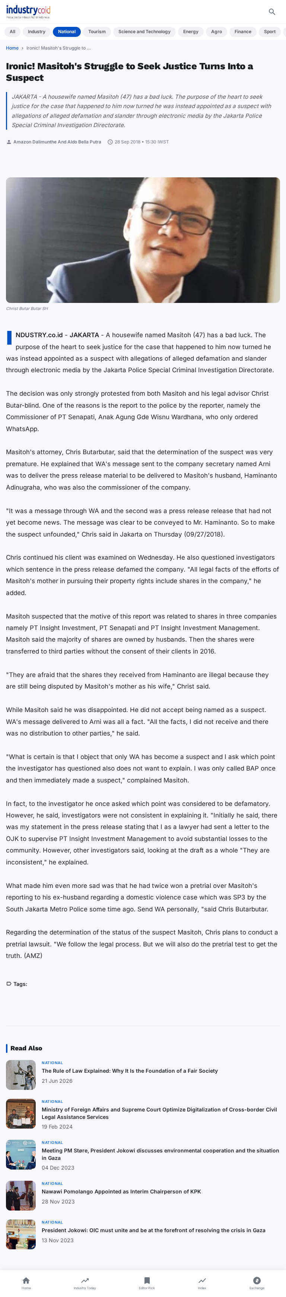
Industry (36, 31)
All (12, 31)
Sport (270, 31)
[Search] (272, 12)
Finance (243, 31)
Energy (190, 31)
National (67, 31)
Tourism (97, 31)
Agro (216, 31)
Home (12, 48)
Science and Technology (144, 31)
